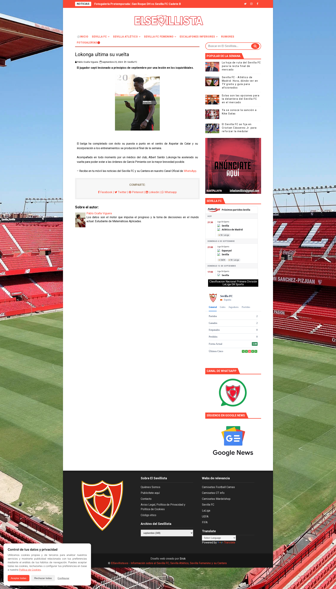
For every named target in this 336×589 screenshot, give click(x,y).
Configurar (63, 578)
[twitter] (245, 4)
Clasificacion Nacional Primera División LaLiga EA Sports (233, 283)
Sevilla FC (99, 36)
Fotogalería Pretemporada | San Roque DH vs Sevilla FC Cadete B (137, 4)
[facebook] (257, 4)
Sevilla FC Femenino (159, 36)
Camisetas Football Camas (218, 487)
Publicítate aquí (150, 493)
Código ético (148, 515)
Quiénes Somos (150, 487)
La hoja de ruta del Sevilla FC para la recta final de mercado (241, 66)
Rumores (227, 36)
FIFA (205, 522)
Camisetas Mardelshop (216, 499)
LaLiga (206, 510)
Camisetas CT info (213, 493)
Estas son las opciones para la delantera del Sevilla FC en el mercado (241, 99)
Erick (183, 558)
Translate (229, 542)
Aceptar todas (18, 578)
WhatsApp (190, 171)
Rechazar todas (43, 578)
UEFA (205, 516)
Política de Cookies (30, 569)
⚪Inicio (82, 36)
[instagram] (251, 4)
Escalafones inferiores (197, 36)
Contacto (146, 499)
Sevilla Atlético (125, 36)
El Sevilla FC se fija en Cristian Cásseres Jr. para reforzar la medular (239, 127)
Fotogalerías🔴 (88, 42)
